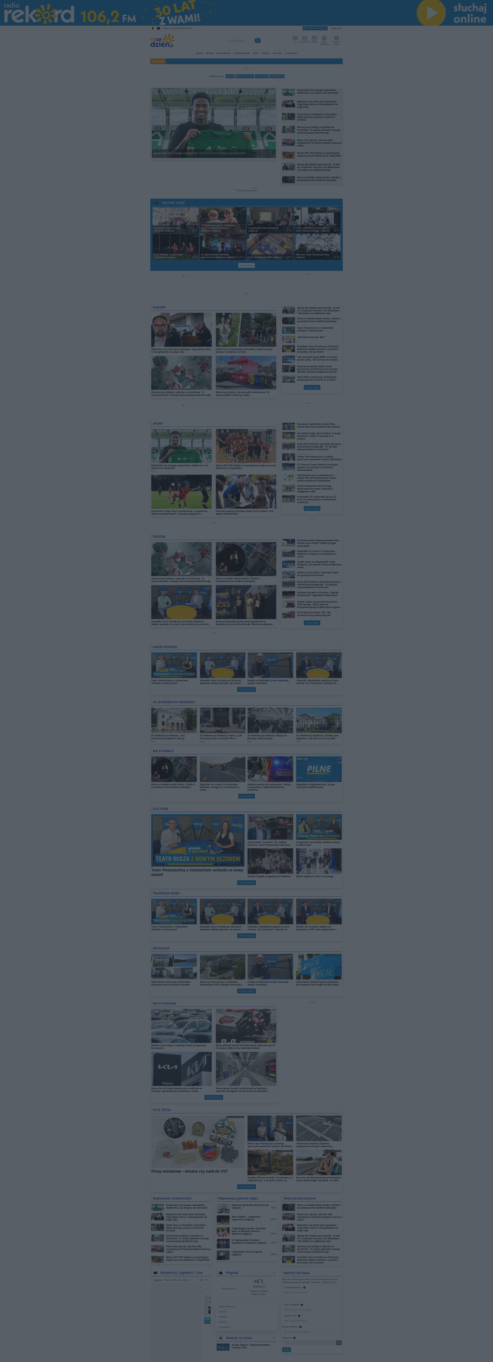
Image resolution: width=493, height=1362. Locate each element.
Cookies (214, 731)
